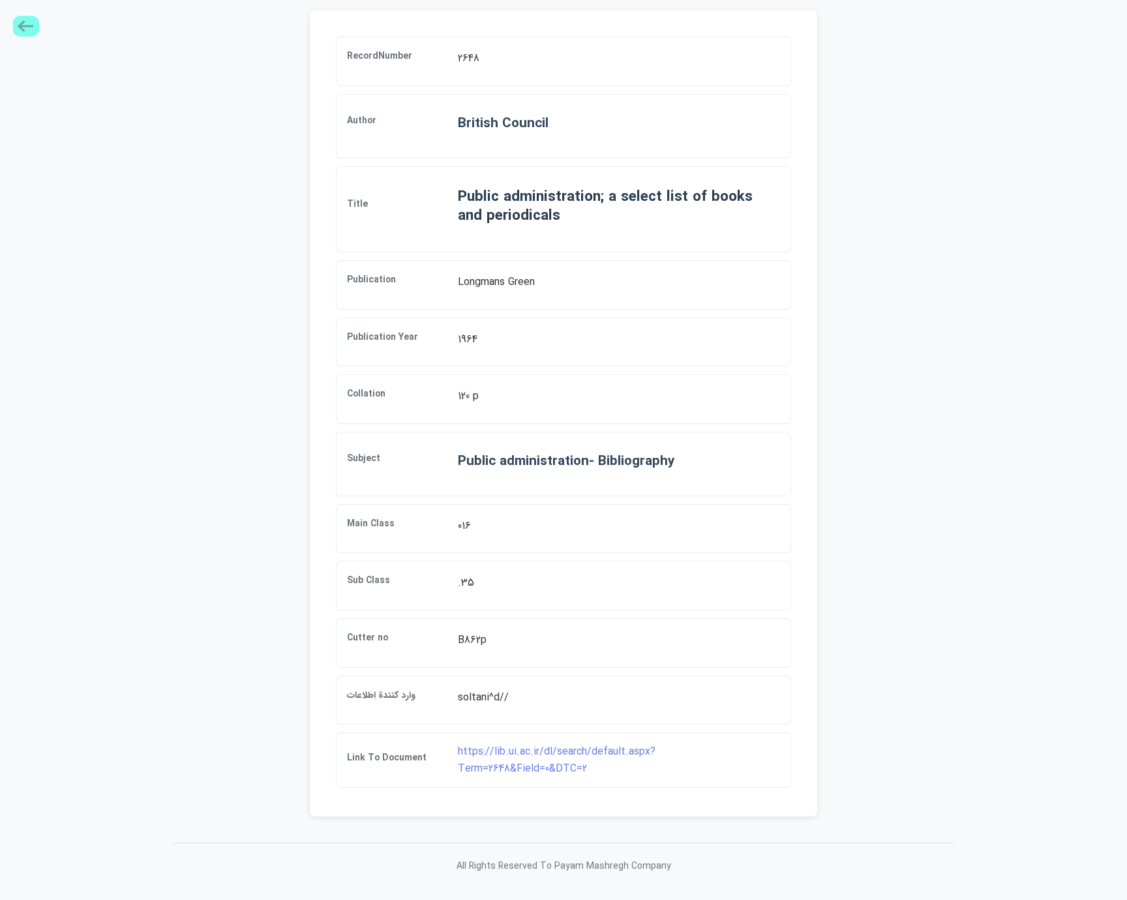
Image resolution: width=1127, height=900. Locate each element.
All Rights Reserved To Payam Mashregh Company (564, 866)
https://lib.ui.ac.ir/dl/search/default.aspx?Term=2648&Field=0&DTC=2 (556, 760)
